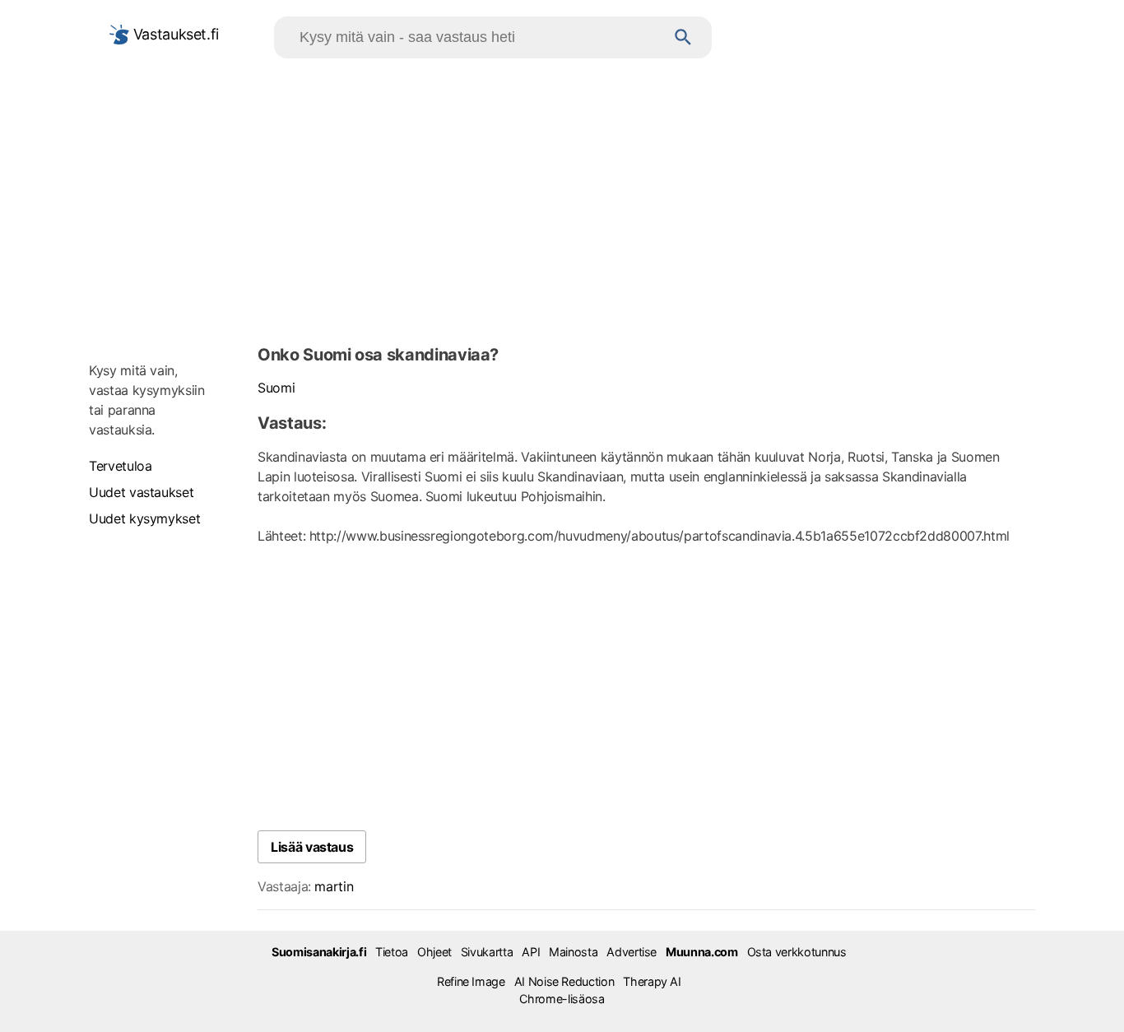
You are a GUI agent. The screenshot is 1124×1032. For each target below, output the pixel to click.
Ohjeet (434, 952)
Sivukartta (487, 952)
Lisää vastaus (312, 847)
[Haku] (683, 37)
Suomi (276, 387)
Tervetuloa (120, 466)
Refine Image (471, 981)
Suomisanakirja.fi (319, 952)
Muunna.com (701, 952)
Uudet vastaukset (141, 492)
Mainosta (573, 952)
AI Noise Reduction (564, 981)
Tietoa (391, 952)
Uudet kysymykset (144, 518)
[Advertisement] (562, 198)
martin (333, 886)
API (531, 952)
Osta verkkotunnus (797, 952)
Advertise (631, 952)
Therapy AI (651, 981)
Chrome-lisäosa (561, 999)
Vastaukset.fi (174, 34)
